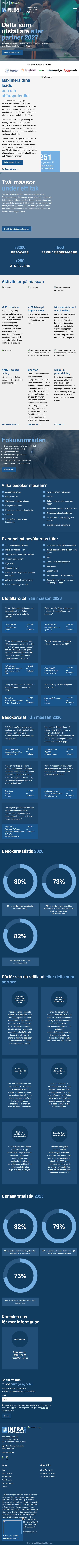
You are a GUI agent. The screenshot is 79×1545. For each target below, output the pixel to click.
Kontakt (4, 1486)
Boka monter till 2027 (12, 52)
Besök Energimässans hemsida (16, 229)
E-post (4, 1395)
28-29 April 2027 (46, 1470)
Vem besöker (6, 1476)
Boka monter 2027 (9, 1538)
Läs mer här (33, 424)
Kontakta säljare (9, 169)
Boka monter (45, 168)
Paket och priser (7, 1483)
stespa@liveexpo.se (20, 1357)
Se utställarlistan (9, 424)
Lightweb (48, 1543)
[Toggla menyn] (75, 10)
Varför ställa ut (7, 1473)
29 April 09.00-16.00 (47, 1476)
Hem (3, 1470)
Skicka (6, 1416)
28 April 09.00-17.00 (47, 1473)
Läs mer (57, 424)
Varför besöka (7, 1480)
